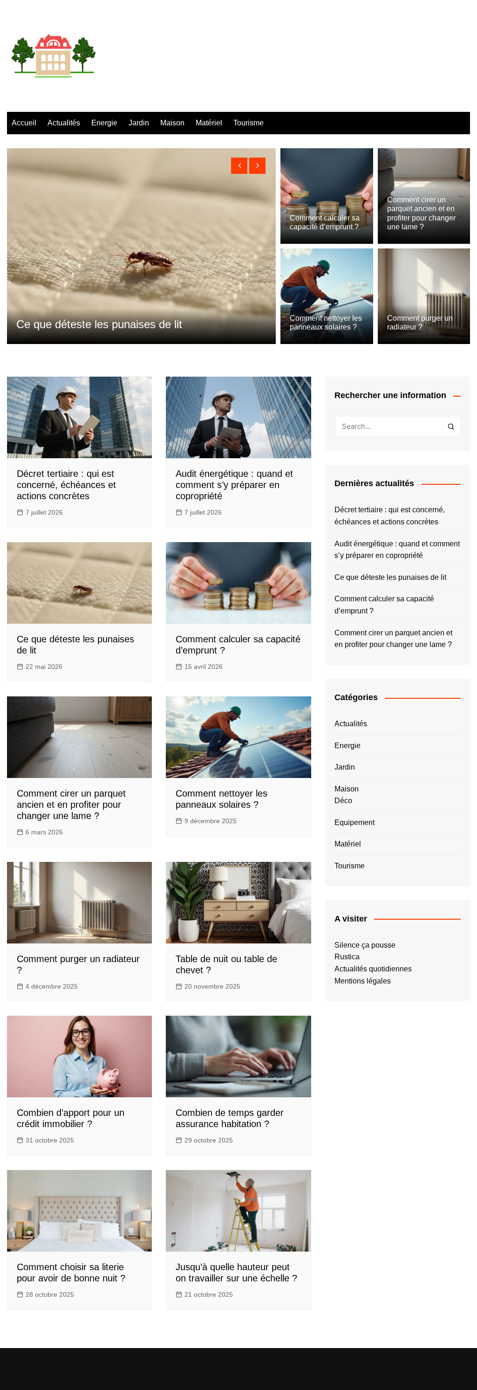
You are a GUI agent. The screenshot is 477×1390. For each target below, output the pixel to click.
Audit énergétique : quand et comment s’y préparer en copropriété (234, 484)
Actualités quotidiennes (373, 969)
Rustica (347, 957)
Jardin (139, 123)
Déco (343, 801)
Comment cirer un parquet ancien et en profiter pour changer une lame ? (71, 804)
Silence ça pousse (364, 945)
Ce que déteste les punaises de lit (390, 577)
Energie (104, 123)
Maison (172, 123)
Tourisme (248, 123)
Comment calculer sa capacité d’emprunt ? (384, 605)
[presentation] (239, 166)
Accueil (24, 123)
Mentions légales (362, 981)
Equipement (354, 822)
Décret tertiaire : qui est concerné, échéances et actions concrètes (66, 484)
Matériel (209, 123)
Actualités (64, 123)
